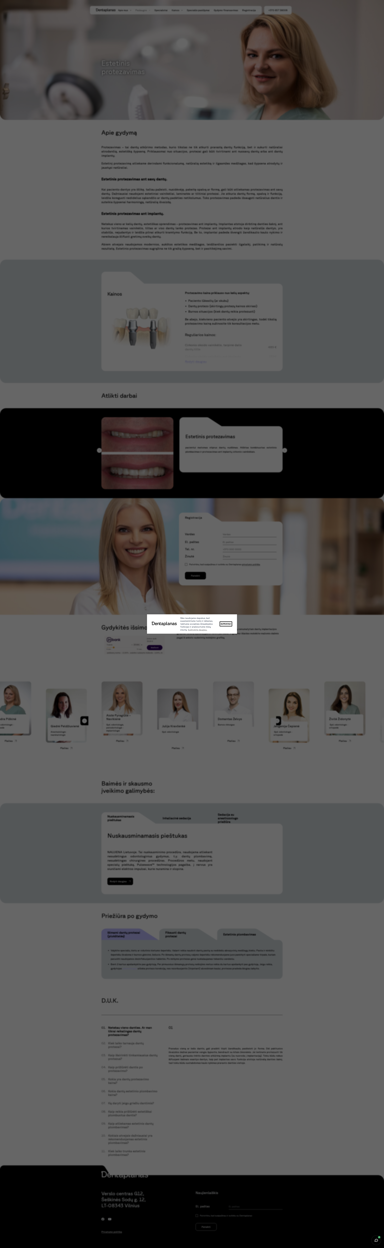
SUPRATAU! (226, 624)
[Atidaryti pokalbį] (376, 1240)
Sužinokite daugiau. (197, 630)
